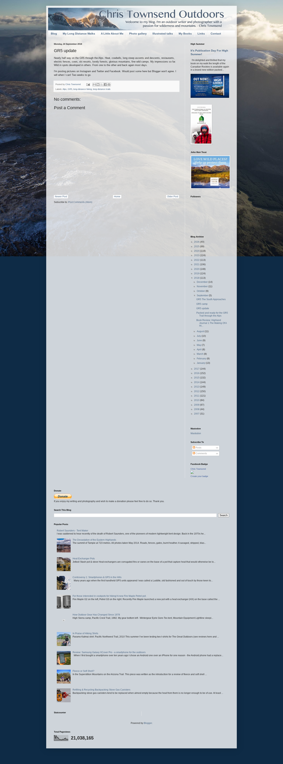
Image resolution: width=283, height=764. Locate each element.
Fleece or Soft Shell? (83, 671)
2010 (197, 400)
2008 (197, 409)
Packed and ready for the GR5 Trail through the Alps (212, 314)
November (202, 286)
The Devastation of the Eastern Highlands (94, 540)
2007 (197, 413)
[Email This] (94, 84)
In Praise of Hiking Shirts (85, 633)
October (201, 291)
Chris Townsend (198, 469)
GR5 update (202, 308)
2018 (197, 278)
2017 (197, 368)
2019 (197, 273)
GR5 (70, 89)
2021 (197, 264)
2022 (197, 260)
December (202, 282)
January (201, 363)
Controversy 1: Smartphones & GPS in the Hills (97, 577)
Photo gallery (138, 33)
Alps (65, 89)
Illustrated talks (162, 33)
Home (117, 196)
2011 (197, 395)
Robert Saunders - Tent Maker (72, 530)
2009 (197, 405)
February (202, 358)
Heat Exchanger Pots (84, 558)
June (200, 340)
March (200, 354)
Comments (201, 453)
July (199, 336)
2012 (197, 391)
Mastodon (196, 433)
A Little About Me (112, 33)
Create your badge (199, 476)
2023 (197, 255)
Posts (198, 447)
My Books (185, 33)
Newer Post (61, 196)
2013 (197, 386)
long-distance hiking (82, 89)
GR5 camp (202, 304)
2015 (197, 377)
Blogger (148, 723)
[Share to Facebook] (105, 84)
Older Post (172, 196)
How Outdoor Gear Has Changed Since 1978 (96, 614)
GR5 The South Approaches (211, 299)
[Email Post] (87, 84)
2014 (197, 382)
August (201, 331)
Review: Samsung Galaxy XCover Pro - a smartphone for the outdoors (109, 652)
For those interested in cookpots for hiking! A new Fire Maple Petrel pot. (109, 596)
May (199, 345)
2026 (197, 242)
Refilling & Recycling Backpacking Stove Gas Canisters (101, 689)
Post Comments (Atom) (80, 202)
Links (201, 33)
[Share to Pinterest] (109, 84)
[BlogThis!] (98, 84)
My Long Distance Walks (79, 33)
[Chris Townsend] (192, 473)
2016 (197, 373)
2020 (197, 269)
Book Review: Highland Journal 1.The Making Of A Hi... (211, 323)
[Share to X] (102, 84)
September (203, 295)
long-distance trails (102, 89)
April (199, 349)
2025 (197, 246)
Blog (54, 33)
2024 (197, 251)
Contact (216, 33)
